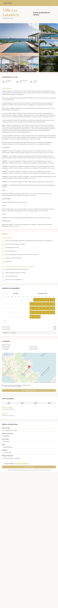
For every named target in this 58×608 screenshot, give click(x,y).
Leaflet (36, 382)
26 (49, 312)
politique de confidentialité (21, 463)
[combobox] (7, 436)
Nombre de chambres (7, 433)
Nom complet (5, 439)
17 (42, 308)
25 (46, 312)
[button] (29, 366)
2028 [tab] (35, 403)
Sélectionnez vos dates (11, 430)
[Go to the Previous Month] (4, 293)
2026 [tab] (8, 403)
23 (38, 312)
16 (38, 308)
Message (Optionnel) (7, 455)
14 (31, 308)
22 (35, 312)
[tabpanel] (29, 411)
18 (46, 308)
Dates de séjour (6, 427)
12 (49, 304)
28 (31, 316)
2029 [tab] (49, 403)
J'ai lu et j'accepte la (16, 463)
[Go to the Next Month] (54, 293)
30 (38, 316)
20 (53, 308)
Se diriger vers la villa (30, 390)
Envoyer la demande (29, 467)
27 (53, 312)
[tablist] (29, 403)
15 (35, 308)
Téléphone (5, 450)
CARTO (54, 382)
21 (31, 312)
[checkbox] (2, 463)
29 (35, 316)
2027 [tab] (22, 403)
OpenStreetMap (43, 382)
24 (42, 312)
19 (49, 308)
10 (42, 304)
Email (3, 444)
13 (53, 304)
